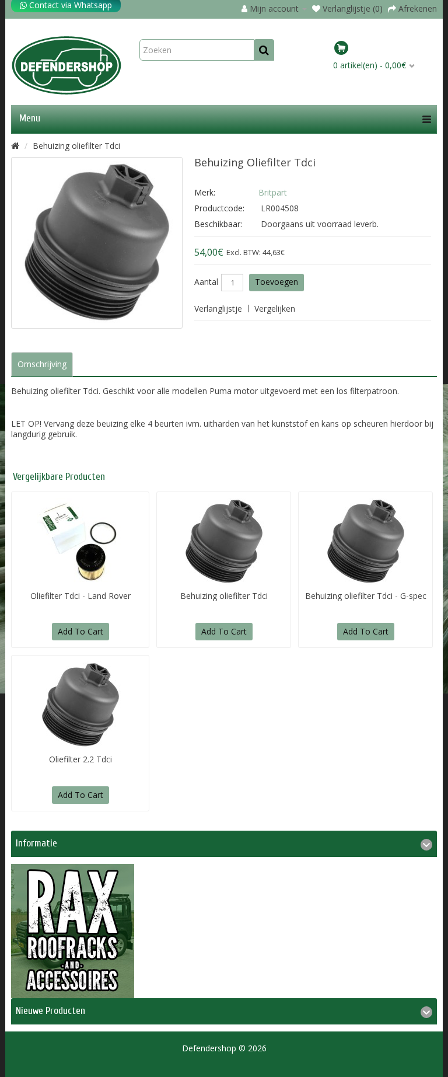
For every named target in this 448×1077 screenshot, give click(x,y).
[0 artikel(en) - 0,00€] (383, 49)
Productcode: (219, 208)
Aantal (206, 282)
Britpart (272, 192)
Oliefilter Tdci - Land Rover (80, 595)
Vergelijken (274, 308)
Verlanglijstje (218, 308)
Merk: (204, 192)
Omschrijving (42, 364)
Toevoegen (276, 281)
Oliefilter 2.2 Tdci (80, 759)
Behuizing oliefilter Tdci (76, 145)
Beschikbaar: (218, 223)
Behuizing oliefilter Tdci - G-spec (365, 595)
